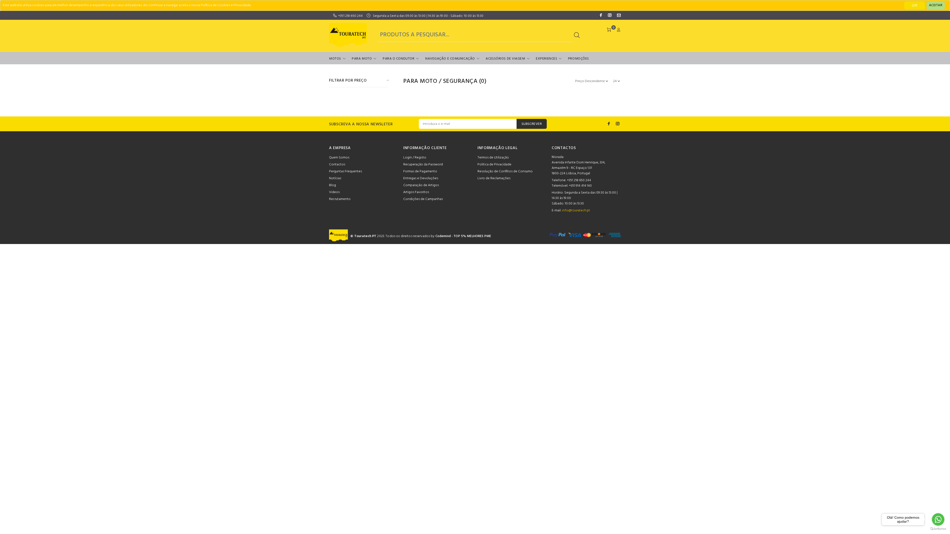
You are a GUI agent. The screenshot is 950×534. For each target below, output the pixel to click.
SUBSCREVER (532, 124)
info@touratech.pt (576, 210)
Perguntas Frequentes (345, 171)
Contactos (337, 164)
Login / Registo (414, 157)
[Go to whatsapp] (938, 519)
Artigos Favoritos (416, 192)
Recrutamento (340, 199)
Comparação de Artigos (421, 185)
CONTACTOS (564, 148)
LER (914, 5)
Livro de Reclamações (493, 178)
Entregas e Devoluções (420, 178)
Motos (335, 59)
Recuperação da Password (423, 164)
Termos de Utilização (493, 157)
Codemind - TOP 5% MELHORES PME (463, 236)
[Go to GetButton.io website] (938, 529)
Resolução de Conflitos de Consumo (505, 171)
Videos (334, 192)
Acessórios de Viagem (505, 59)
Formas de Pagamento (420, 171)
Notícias (335, 178)
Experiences (546, 59)
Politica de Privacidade (494, 164)
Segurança (460, 81)
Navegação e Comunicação (450, 59)
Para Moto (362, 59)
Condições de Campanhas (423, 199)
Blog (332, 185)
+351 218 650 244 (350, 16)
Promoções (578, 59)
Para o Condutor (398, 59)
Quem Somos (339, 157)
